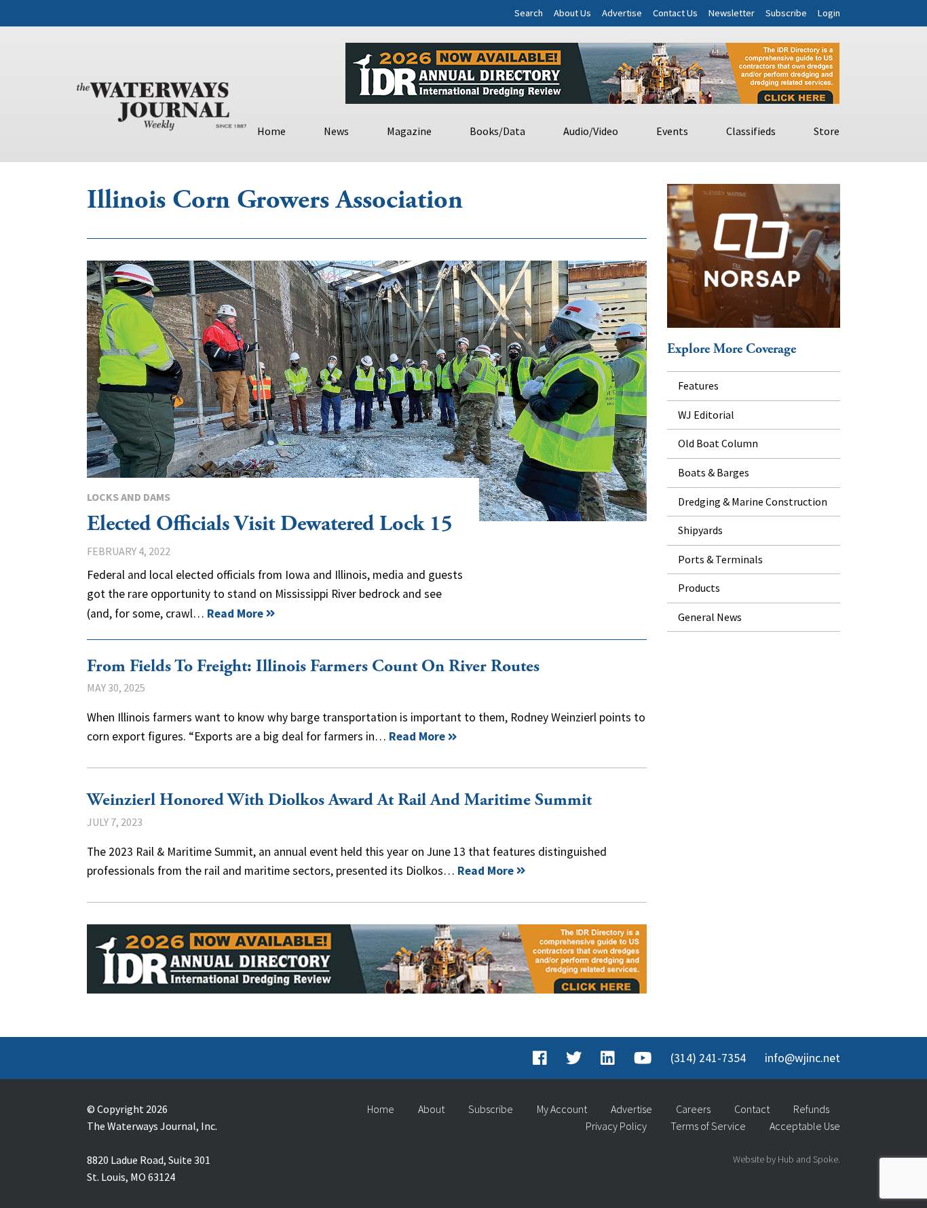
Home (271, 131)
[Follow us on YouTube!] (642, 1058)
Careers (693, 1109)
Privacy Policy (616, 1126)
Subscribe (786, 13)
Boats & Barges (713, 472)
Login (829, 13)
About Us (572, 13)
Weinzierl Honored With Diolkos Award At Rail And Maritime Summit (339, 800)
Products (699, 587)
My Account (562, 1109)
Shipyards (700, 530)
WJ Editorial (706, 414)
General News (710, 617)
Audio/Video (590, 131)
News (336, 131)
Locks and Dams (128, 497)
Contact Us (675, 13)
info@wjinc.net (802, 1058)
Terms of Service (708, 1126)
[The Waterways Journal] (161, 103)
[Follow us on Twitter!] (574, 1058)
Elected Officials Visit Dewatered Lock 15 (367, 391)
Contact (752, 1109)
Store (826, 131)
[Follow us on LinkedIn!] (608, 1058)
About (431, 1109)
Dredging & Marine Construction (752, 501)
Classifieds (751, 131)
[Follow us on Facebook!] (540, 1058)
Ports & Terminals (720, 559)
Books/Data (497, 131)
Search (528, 13)
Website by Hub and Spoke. (786, 1159)
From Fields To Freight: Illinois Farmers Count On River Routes (315, 666)
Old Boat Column (718, 443)
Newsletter (731, 13)
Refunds (811, 1109)
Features (698, 385)
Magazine (409, 131)
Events (672, 131)
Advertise (622, 13)
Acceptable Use (805, 1126)
